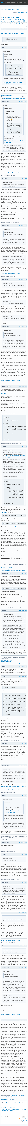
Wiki (12, 2)
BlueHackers (4, 1099)
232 (16, 23)
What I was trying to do (6, 569)
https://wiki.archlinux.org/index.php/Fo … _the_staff (13, 786)
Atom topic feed (23, 1118)
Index (2, 9)
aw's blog (14, 526)
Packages (8, 2)
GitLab (16, 2)
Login (17, 9)
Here (14, 718)
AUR (25, 2)
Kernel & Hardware (12, 17)
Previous (7, 23)
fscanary (10, 1099)
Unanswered (24, 12)
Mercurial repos (11, 172)
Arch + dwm (4, 172)
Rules (5, 9)
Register (13, 9)
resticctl (15, 1099)
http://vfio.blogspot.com (6, 95)
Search (9, 9)
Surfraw (18, 172)
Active (19, 12)
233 (19, 23)
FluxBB (25, 1120)
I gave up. (3, 567)
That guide (4, 512)
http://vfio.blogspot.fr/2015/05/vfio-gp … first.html (13, 33)
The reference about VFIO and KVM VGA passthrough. (13, 570)
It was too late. (9, 567)
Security (21, 2)
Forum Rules (15, 1095)
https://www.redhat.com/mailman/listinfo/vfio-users (14, 98)
